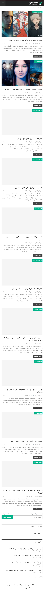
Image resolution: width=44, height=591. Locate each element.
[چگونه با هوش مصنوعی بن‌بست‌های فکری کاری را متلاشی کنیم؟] (22, 474)
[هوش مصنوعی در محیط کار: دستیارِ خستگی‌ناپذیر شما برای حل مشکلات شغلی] (22, 321)
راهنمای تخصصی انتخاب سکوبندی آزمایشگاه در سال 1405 (25, 549)
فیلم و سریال (38, 61)
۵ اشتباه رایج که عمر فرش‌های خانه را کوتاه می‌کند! (27, 555)
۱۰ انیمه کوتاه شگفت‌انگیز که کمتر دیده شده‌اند (25, 40)
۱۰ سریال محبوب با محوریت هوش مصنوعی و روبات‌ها (23, 89)
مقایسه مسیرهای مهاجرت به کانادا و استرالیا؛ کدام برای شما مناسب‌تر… (22, 570)
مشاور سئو (37, 533)
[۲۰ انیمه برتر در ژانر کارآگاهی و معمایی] (22, 171)
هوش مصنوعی (38, 309)
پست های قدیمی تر (35, 514)
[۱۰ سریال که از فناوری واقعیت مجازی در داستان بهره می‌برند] (22, 220)
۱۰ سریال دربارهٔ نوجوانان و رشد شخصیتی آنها (26, 441)
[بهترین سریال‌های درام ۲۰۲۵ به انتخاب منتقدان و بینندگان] (22, 373)
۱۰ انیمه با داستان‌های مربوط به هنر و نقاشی (26, 289)
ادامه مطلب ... (37, 56)
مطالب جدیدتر (7, 514)
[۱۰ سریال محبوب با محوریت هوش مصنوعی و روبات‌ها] (22, 73)
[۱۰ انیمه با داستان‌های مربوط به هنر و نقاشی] (22, 272)
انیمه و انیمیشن (37, 12)
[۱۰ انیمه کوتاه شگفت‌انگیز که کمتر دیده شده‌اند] (22, 24)
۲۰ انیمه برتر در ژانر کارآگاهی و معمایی (28, 188)
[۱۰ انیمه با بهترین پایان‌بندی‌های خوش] (22, 122)
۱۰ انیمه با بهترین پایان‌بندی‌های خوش (28, 139)
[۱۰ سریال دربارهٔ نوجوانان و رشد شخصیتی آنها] (22, 425)
